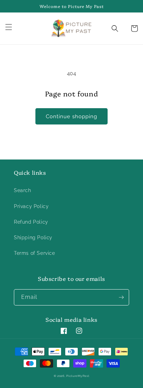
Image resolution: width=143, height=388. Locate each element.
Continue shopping (71, 116)
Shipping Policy (33, 237)
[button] (12, 27)
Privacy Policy (31, 206)
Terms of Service (34, 253)
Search (22, 190)
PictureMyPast (77, 376)
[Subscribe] (121, 297)
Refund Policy (31, 222)
